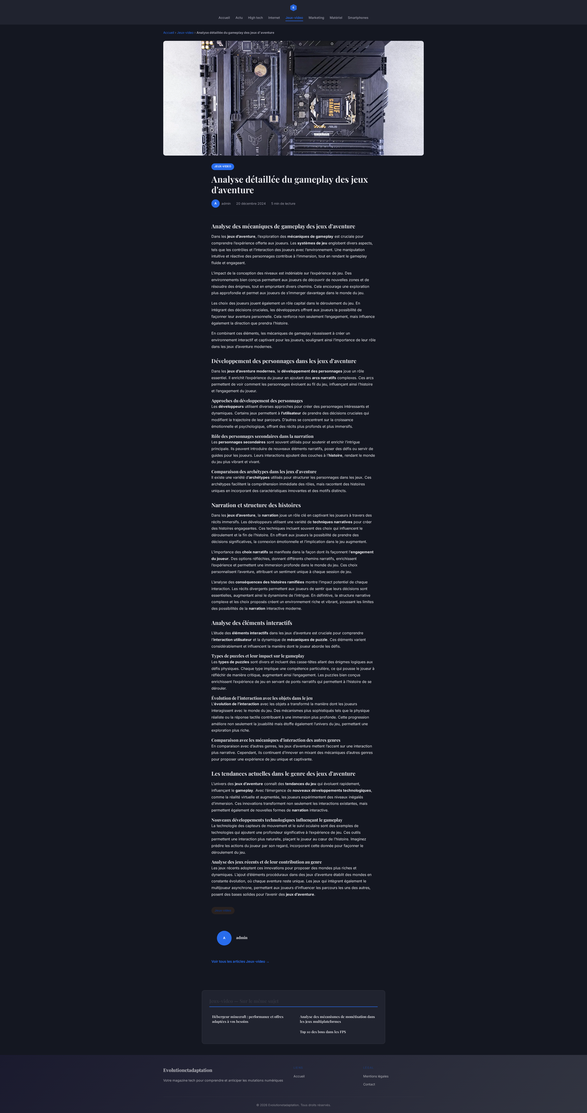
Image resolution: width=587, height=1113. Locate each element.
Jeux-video (294, 18)
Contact (369, 1084)
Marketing (316, 18)
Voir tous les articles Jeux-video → (240, 961)
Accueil (224, 18)
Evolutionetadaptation (187, 1070)
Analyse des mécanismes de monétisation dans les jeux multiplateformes (337, 1019)
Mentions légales (375, 1076)
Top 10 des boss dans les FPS (323, 1031)
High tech (255, 18)
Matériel (336, 18)
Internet (274, 18)
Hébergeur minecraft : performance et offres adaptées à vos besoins (247, 1019)
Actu (239, 18)
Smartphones (358, 18)
